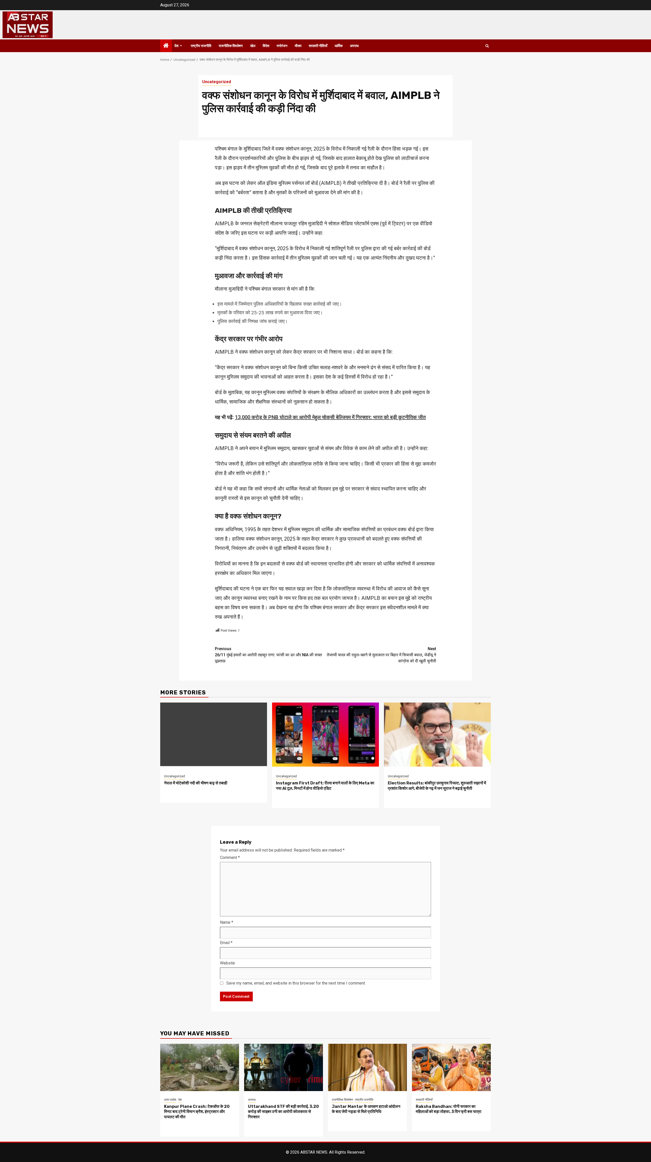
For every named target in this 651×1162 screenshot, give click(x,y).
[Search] (487, 46)
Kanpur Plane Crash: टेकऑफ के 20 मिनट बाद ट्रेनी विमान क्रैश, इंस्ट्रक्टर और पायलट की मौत (197, 1112)
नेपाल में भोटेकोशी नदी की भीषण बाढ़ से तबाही (195, 783)
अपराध (354, 46)
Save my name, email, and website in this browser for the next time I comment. (296, 983)
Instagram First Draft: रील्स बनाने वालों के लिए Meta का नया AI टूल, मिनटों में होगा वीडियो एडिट (325, 786)
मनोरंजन (282, 46)
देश (176, 46)
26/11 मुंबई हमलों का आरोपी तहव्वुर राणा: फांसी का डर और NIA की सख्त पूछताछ (268, 654)
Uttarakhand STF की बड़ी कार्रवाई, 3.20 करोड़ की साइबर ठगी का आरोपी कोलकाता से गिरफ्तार (283, 1112)
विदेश (266, 46)
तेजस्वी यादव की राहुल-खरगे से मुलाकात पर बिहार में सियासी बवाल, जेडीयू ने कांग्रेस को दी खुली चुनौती (381, 654)
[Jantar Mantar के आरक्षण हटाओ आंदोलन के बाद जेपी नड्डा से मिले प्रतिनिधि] (367, 1067)
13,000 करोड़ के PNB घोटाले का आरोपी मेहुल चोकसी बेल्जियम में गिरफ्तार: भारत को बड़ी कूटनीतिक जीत (330, 417)
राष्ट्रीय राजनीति (201, 46)
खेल (252, 46)
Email (226, 942)
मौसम (298, 46)
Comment (230, 857)
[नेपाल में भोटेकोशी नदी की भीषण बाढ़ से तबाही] (213, 734)
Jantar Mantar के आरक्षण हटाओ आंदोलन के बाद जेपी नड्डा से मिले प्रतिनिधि (366, 1109)
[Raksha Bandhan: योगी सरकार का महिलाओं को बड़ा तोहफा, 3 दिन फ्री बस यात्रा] (451, 1067)
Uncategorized (216, 81)
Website (227, 963)
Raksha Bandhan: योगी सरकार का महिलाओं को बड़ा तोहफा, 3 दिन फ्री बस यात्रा (448, 1109)
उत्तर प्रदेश (170, 1099)
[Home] (166, 46)
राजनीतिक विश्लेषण (231, 46)
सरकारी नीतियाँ (318, 46)
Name (226, 922)
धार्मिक (339, 46)
